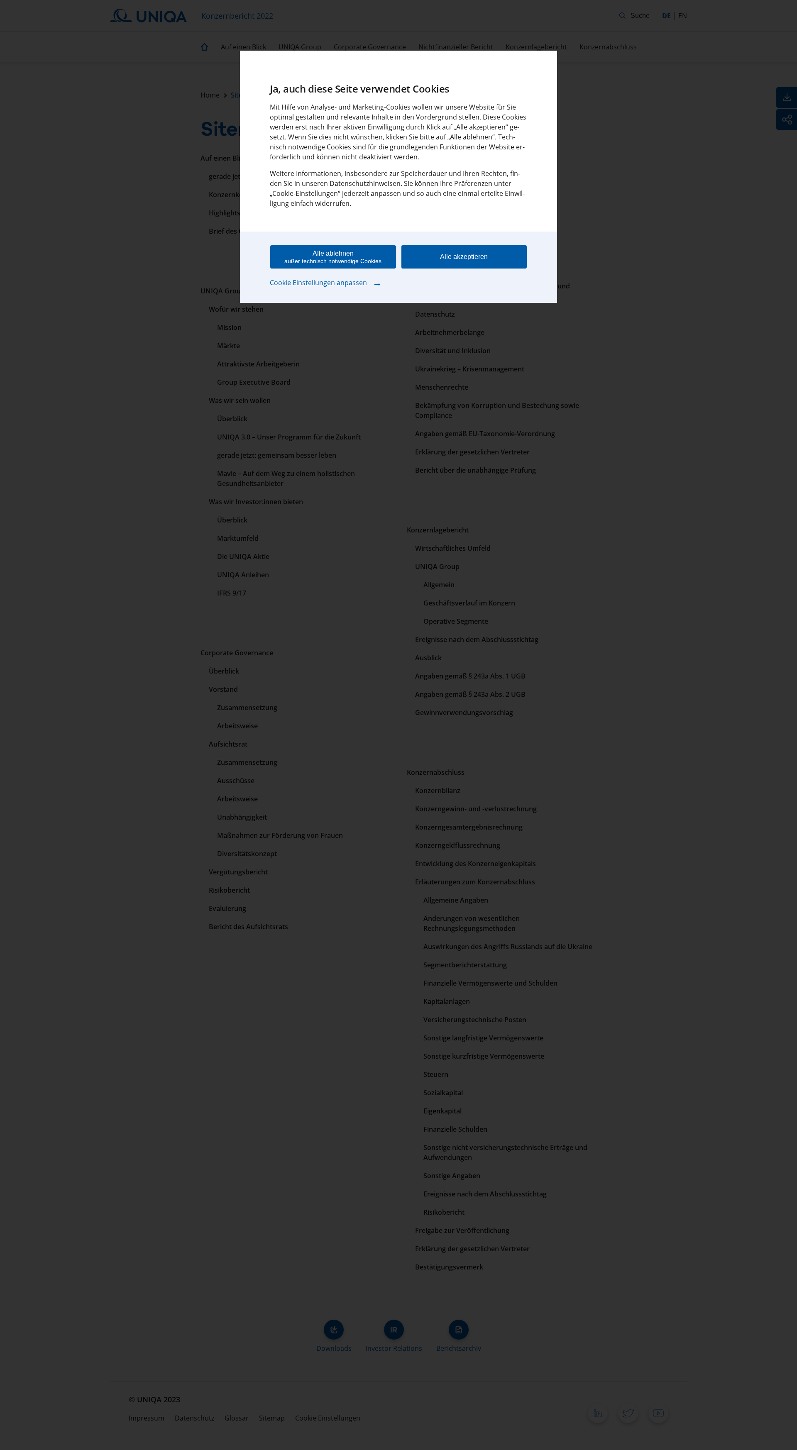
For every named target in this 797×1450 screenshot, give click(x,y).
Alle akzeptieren (464, 256)
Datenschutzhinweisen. (366, 183)
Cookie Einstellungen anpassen (326, 282)
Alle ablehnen (332, 257)
